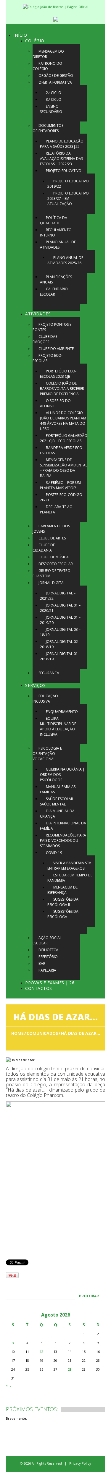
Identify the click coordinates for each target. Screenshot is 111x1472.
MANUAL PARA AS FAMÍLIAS (57, 789)
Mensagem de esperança (62, 890)
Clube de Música (53, 557)
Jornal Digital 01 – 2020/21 (60, 608)
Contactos (38, 988)
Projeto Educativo (63, 170)
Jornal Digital (51, 582)
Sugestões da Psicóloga (62, 914)
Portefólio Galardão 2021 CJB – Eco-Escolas (63, 438)
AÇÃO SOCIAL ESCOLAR (47, 940)
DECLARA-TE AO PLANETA (56, 509)
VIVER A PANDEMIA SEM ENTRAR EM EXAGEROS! (69, 865)
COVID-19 (54, 852)
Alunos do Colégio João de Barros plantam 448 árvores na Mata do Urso (63, 420)
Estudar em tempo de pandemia (69, 878)
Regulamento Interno (56, 232)
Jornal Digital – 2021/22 (57, 596)
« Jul (9, 1385)
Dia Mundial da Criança (57, 813)
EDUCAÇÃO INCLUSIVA (45, 698)
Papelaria (47, 970)
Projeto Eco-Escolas (47, 358)
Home (17, 1033)
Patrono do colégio (47, 66)
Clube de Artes (52, 538)
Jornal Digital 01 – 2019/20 (60, 620)
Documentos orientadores (48, 128)
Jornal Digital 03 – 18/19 (60, 632)
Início (20, 35)
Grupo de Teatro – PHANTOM (53, 573)
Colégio (34, 40)
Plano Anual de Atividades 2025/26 (65, 260)
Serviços (35, 685)
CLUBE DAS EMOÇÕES (45, 339)
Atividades (38, 314)
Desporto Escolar (55, 563)
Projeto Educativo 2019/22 (68, 184)
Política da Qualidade (53, 220)
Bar (41, 963)
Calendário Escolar (54, 291)
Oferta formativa (55, 82)
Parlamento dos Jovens (51, 528)
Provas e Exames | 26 (49, 982)
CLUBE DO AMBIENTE (56, 348)
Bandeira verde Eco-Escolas (61, 450)
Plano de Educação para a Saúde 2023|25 (61, 144)
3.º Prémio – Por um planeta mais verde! (60, 485)
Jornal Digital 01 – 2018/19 (60, 656)
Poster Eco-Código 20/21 (61, 497)
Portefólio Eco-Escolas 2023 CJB (58, 374)
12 (41, 1351)
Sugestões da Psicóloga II (62, 902)
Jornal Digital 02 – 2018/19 (60, 644)
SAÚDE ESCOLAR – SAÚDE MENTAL (58, 801)
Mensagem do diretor (48, 54)
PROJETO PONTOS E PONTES (52, 327)
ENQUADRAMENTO (62, 711)
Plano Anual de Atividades (58, 244)
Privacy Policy (80, 1463)
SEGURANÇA (48, 672)
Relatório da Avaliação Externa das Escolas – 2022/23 (61, 158)
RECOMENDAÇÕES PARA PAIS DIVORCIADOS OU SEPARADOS (63, 840)
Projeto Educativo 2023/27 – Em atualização (68, 198)
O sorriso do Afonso (55, 403)
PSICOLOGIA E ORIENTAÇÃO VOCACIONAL (47, 753)
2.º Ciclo (53, 92)
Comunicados (42, 1033)
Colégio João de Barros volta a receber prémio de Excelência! (62, 388)
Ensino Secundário (51, 109)
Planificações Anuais (56, 279)
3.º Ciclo (53, 99)
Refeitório (48, 956)
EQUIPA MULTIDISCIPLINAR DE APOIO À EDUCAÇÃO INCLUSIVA (58, 726)
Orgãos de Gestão (55, 75)
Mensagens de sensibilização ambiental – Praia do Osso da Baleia (63, 467)
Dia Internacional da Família (63, 826)
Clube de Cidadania (44, 547)
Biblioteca (48, 949)
